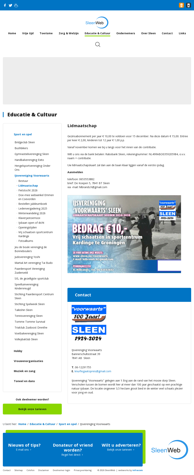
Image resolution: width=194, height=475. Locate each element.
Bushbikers (21, 148)
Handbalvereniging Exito (29, 160)
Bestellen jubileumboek (32, 204)
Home (12, 33)
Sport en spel (23, 134)
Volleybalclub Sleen (26, 339)
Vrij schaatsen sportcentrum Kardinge (35, 234)
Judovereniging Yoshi (27, 257)
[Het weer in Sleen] (16, 5)
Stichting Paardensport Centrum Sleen (34, 296)
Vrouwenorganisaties (28, 361)
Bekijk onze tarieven (32, 409)
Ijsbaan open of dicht (31, 222)
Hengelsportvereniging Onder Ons (32, 167)
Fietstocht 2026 (28, 190)
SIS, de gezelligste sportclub (32, 278)
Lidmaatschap (28, 185)
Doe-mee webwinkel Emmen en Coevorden (36, 197)
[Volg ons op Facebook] (5, 5)
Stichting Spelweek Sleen (30, 304)
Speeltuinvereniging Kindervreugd (26, 286)
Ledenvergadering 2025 (32, 208)
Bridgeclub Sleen (25, 142)
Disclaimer (43, 470)
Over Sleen (148, 33)
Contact (167, 33)
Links (182, 33)
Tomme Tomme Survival (30, 321)
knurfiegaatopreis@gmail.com (93, 371)
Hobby (18, 351)
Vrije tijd (28, 33)
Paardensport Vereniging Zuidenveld (30, 270)
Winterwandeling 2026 (31, 213)
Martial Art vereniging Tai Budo (34, 263)
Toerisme (46, 33)
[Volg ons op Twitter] (10, 5)
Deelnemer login (61, 470)
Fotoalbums (25, 241)
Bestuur (23, 181)
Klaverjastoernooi (29, 218)
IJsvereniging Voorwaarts (32, 175)
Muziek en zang (24, 371)
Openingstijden (27, 227)
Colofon (30, 470)
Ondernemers (125, 33)
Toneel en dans (24, 381)
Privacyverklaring (83, 470)
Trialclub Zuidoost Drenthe (31, 327)
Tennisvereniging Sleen (29, 316)
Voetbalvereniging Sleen (29, 333)
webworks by (130, 470)
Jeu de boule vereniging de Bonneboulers (31, 249)
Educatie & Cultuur (97, 33)
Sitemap (18, 470)
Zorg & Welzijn (69, 33)
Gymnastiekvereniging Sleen (32, 154)
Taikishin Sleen (24, 310)
